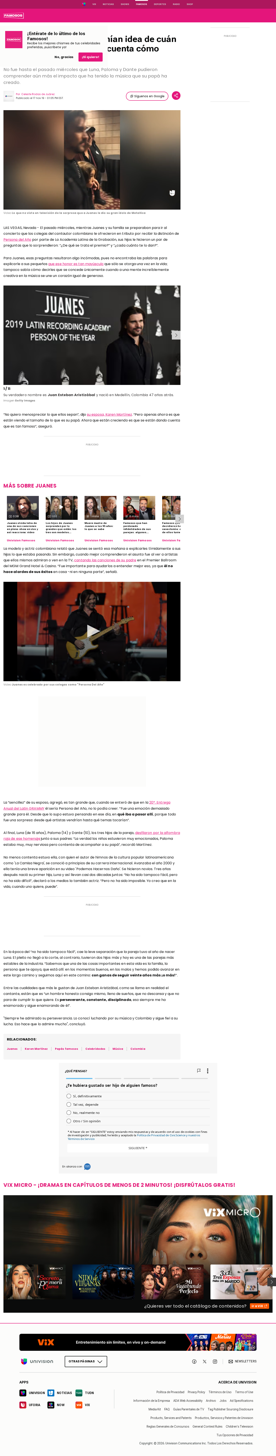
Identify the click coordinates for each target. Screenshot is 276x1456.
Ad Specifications (241, 1400)
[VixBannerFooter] (138, 1342)
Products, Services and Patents (171, 1418)
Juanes (12, 1049)
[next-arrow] (176, 335)
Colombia (137, 1049)
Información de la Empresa (151, 1400)
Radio (176, 4)
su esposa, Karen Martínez (109, 414)
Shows (125, 4)
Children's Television (239, 1426)
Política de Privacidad (170, 1392)
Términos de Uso (220, 1392)
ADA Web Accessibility (187, 1400)
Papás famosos (66, 1049)
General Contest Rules (207, 1426)
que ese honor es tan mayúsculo (76, 263)
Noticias (108, 4)
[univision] (13, 15)
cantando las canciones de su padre (105, 560)
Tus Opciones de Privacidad (234, 1435)
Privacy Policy (196, 1392)
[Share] (176, 95)
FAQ (167, 1409)
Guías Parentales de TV (188, 1409)
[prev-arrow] (4, 335)
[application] (91, 160)
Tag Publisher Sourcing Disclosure (230, 1409)
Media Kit (155, 1409)
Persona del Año (17, 239)
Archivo (211, 1400)
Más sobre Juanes (30, 485)
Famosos (141, 4)
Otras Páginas (82, 1361)
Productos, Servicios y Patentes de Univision (224, 1418)
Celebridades (95, 1049)
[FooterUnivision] (37, 1361)
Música (118, 1049)
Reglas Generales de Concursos (168, 1426)
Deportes (160, 4)
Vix (94, 4)
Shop (190, 4)
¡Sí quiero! (90, 57)
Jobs (223, 1400)
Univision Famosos (21, 540)
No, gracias (64, 57)
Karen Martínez (36, 1049)
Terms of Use (244, 1392)
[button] (92, 631)
